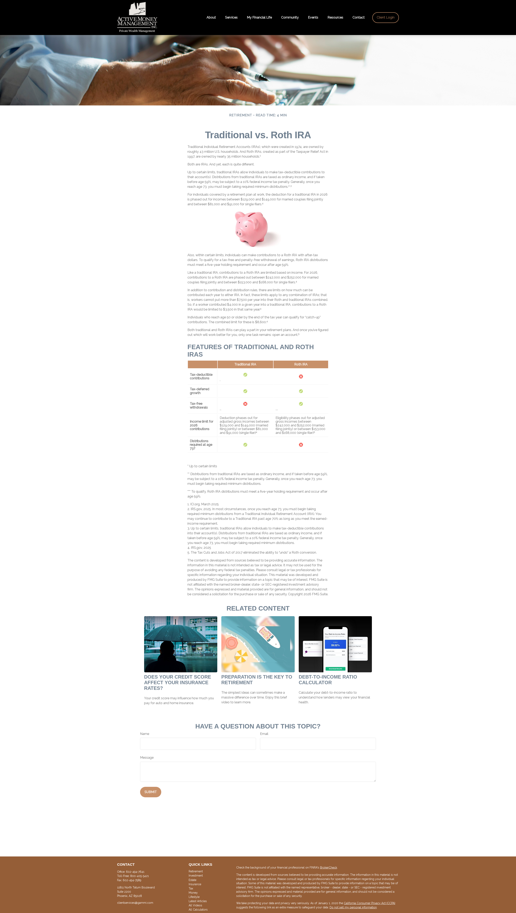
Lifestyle (194, 897)
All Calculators (198, 909)
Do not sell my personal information (353, 907)
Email (264, 734)
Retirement (196, 871)
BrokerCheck (328, 867)
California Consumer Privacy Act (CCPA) (369, 903)
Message (147, 757)
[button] (211, 17)
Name (144, 734)
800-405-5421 (139, 876)
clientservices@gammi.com (135, 902)
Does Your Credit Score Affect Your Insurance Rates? (177, 682)
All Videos (195, 905)
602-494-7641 (135, 871)
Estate (192, 880)
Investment (196, 875)
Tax (191, 888)
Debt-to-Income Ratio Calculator (328, 679)
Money (193, 892)
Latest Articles (198, 901)
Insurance (195, 884)
